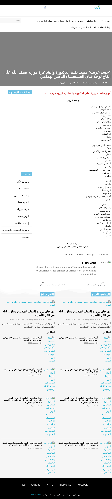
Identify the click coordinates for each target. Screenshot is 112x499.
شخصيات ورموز (78, 21)
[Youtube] (7, 2)
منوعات (73, 27)
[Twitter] (13, 2)
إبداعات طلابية (104, 27)
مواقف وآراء (53, 21)
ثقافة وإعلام (91, 21)
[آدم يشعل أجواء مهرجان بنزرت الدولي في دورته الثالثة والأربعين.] (105, 379)
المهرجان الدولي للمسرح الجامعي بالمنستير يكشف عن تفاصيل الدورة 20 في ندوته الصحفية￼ (78, 444)
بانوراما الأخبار (104, 21)
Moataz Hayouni (37, 495)
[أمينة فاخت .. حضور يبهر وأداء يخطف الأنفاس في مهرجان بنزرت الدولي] (105, 349)
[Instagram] (18, 2)
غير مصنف (80, 319)
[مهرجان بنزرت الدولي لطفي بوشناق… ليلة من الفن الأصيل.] (84, 303)
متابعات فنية (70, 319)
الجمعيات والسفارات (87, 27)
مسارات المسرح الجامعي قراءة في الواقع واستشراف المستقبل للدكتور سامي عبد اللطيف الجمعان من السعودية (79, 400)
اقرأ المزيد (106, 332)
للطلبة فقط (65, 21)
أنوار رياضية (42, 21)
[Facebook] (23, 2)
